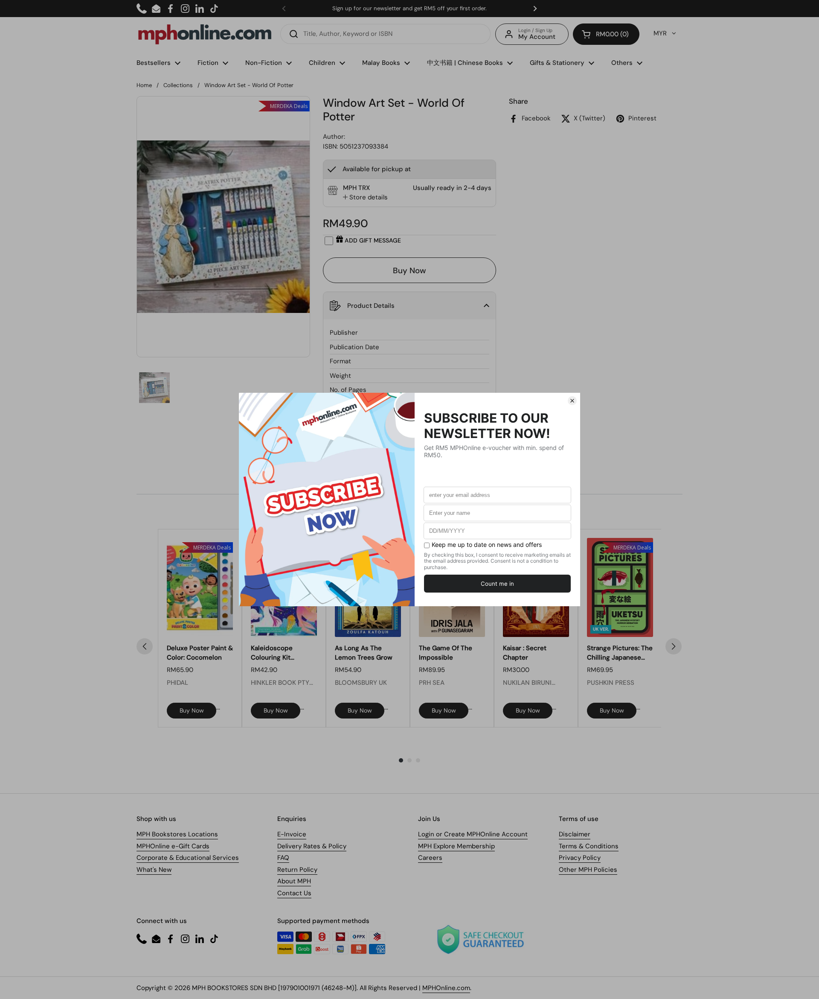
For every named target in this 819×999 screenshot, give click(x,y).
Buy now (192, 710)
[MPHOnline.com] (204, 34)
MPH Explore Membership (456, 846)
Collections (178, 85)
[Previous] (144, 646)
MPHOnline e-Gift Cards (172, 846)
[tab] (365, 197)
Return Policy (297, 869)
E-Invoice (291, 834)
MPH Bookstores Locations (177, 834)
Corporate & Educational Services (187, 857)
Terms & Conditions (589, 846)
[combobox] (385, 34)
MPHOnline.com (446, 988)
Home (144, 85)
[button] (606, 34)
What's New (153, 869)
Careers (430, 857)
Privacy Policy (580, 857)
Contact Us (294, 893)
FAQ (283, 857)
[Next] (673, 646)
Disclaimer (574, 834)
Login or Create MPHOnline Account (473, 834)
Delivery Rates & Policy (311, 846)
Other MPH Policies (588, 869)
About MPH (294, 881)
